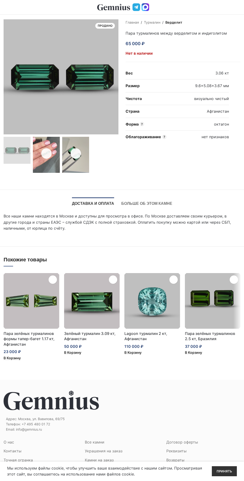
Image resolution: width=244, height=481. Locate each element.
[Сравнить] (160, 43)
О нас (9, 442)
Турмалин (152, 22)
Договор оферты (182, 442)
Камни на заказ (99, 460)
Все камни (94, 442)
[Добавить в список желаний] (151, 43)
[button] (12, 358)
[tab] (93, 202)
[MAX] (145, 7)
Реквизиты (176, 451)
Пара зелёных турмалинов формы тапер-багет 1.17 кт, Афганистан (29, 339)
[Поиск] (230, 7)
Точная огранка (18, 460)
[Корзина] (238, 7)
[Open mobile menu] (5, 7)
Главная (132, 22)
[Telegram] (136, 7)
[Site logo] (113, 6)
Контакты (12, 451)
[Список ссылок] (61, 424)
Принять (224, 471)
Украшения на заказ (103, 451)
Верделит (173, 22)
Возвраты (175, 460)
